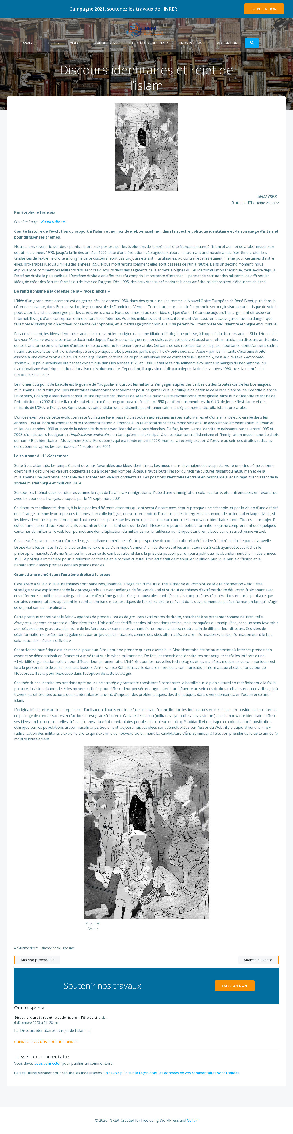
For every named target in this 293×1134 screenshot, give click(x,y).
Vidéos (75, 43)
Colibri (192, 1120)
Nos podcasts (193, 43)
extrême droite (28, 948)
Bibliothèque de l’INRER (148, 43)
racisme (69, 948)
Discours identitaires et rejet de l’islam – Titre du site (57, 1017)
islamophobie (51, 948)
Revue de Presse (105, 43)
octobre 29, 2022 (266, 203)
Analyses (30, 43)
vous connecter (48, 1063)
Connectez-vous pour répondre (46, 1042)
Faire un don (226, 43)
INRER (52, 43)
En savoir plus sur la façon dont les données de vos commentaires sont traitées (171, 1072)
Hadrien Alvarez (53, 221)
